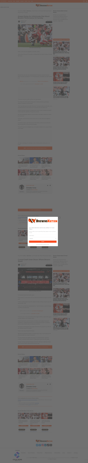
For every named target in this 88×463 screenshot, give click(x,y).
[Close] (59, 218)
